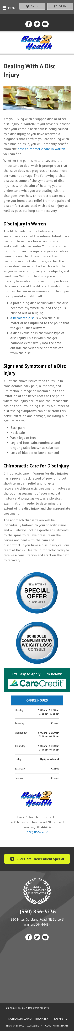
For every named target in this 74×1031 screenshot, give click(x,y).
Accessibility (34, 1025)
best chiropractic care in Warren (41, 149)
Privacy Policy (59, 1019)
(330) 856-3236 (37, 832)
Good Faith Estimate (56, 1025)
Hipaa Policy (41, 1019)
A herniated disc (22, 318)
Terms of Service (15, 1025)
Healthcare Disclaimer (19, 1018)
